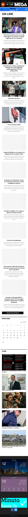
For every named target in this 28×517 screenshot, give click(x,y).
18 (7, 335)
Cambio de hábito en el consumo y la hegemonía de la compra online (14, 153)
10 (3, 332)
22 (20, 335)
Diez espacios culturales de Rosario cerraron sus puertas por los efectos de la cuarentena (14, 268)
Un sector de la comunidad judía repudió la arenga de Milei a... (14, 371)
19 (10, 335)
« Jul (3, 342)
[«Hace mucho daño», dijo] (14, 382)
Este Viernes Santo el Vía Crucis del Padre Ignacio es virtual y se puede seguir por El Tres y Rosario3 (14, 36)
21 (17, 335)
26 (10, 337)
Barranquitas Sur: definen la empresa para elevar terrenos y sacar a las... (13, 446)
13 (14, 332)
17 (3, 335)
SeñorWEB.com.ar (14, 515)
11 (7, 332)
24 (3, 337)
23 (24, 335)
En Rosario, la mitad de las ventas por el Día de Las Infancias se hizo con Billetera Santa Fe (14, 181)
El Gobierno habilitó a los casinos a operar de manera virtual (14, 212)
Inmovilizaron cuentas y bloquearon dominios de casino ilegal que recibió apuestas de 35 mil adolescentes (14, 68)
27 (14, 337)
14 (17, 332)
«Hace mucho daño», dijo (8, 390)
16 (24, 332)
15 (20, 332)
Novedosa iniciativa (14, 98)
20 (14, 335)
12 (10, 332)
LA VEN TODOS (5, 408)
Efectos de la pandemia (14, 240)
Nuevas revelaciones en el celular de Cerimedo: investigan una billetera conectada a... (13, 427)
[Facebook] (12, 509)
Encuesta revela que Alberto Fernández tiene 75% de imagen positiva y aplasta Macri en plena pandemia (14, 299)
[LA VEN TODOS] (14, 400)
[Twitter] (15, 509)
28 (17, 337)
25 (7, 337)
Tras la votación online (14, 125)
